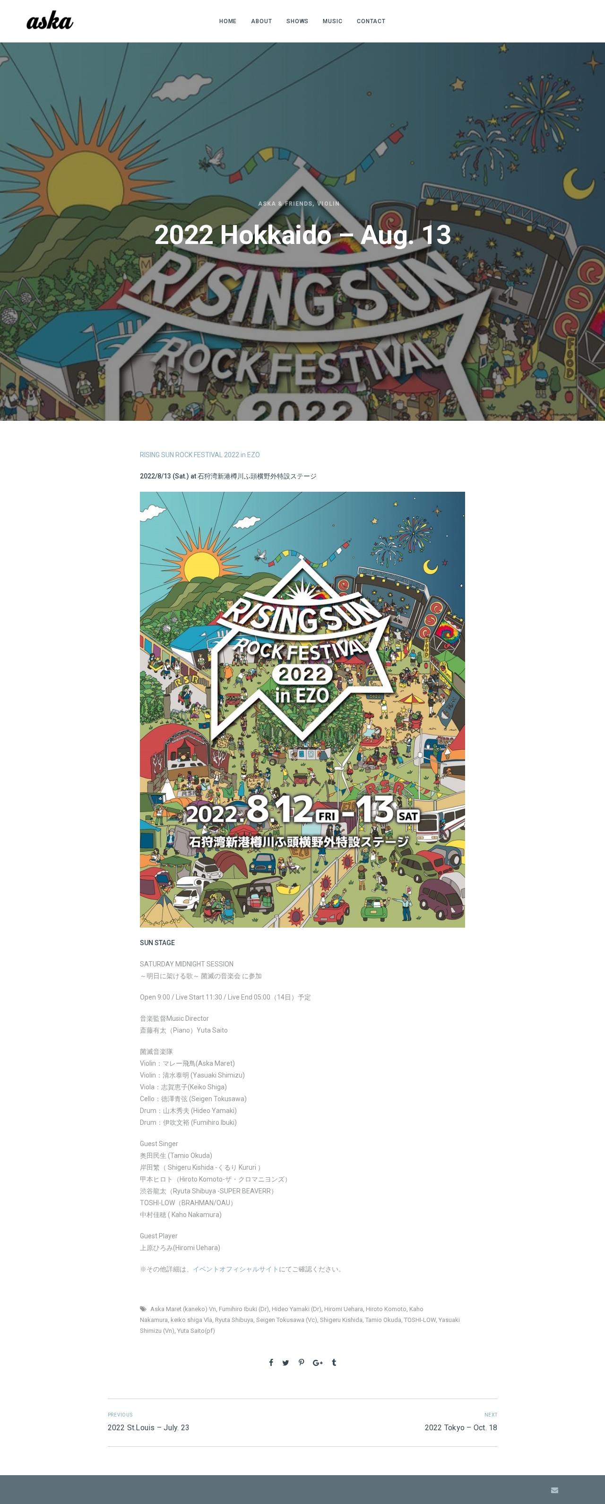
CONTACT (371, 21)
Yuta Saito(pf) (196, 1330)
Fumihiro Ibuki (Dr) (244, 1309)
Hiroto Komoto (386, 1309)
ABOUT (261, 21)
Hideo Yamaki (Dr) (296, 1309)
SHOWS (297, 21)
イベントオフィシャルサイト (236, 1269)
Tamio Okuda (383, 1319)
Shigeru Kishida (341, 1319)
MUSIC (333, 21)
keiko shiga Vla (191, 1319)
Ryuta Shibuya (234, 1319)
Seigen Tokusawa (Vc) (286, 1319)
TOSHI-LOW (420, 1319)
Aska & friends (285, 203)
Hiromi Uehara (343, 1309)
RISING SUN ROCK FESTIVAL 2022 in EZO (200, 455)
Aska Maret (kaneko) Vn (183, 1309)
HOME (228, 21)
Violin (328, 203)
